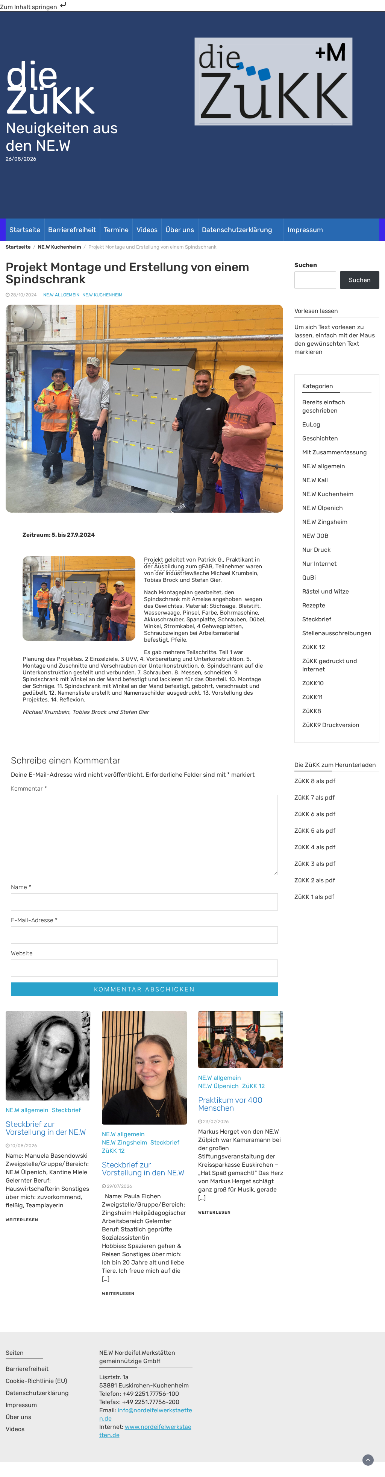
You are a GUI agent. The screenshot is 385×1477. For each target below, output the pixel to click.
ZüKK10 (313, 683)
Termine (116, 230)
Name (21, 887)
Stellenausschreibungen (336, 633)
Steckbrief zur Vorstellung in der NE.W (46, 1128)
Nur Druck (316, 549)
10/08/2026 (24, 1145)
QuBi (309, 577)
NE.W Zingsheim (124, 1142)
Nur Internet (319, 563)
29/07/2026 (119, 1186)
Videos (147, 230)
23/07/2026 (216, 1121)
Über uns (179, 230)
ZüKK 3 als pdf (314, 863)
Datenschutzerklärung (237, 230)
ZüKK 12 (113, 1150)
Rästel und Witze (325, 591)
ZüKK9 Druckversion (330, 725)
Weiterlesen (22, 1219)
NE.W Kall (315, 480)
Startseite (24, 230)
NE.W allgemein (61, 295)
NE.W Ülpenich (218, 1086)
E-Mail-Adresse (34, 920)
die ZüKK (50, 87)
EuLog (311, 424)
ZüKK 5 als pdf (314, 830)
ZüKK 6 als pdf (314, 814)
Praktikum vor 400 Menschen (230, 1104)
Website (22, 953)
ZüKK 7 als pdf (314, 797)
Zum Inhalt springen (29, 7)
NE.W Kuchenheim (102, 295)
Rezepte (313, 605)
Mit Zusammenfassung (334, 452)
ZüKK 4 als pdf (314, 847)
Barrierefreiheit (72, 230)
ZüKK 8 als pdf (314, 781)
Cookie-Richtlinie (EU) (36, 1380)
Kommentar (29, 788)
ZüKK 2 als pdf (314, 880)
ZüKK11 (312, 697)
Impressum (305, 230)
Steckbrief (66, 1110)
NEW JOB (315, 535)
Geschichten (320, 438)
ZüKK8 (311, 711)
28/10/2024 (23, 295)
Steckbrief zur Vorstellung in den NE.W (143, 1168)
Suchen (305, 265)
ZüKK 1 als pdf (314, 896)
